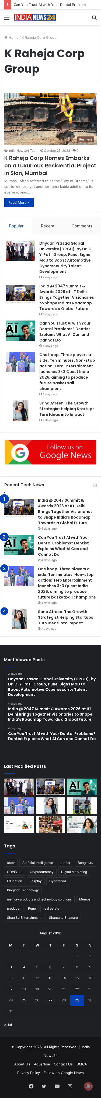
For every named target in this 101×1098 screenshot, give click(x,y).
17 (10, 989)
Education (14, 881)
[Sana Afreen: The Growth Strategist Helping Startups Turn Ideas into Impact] (20, 410)
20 (50, 989)
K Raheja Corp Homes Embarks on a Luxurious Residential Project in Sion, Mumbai (50, 165)
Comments (82, 225)
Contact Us (63, 1064)
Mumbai (85, 899)
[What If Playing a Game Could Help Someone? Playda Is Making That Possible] (19, 824)
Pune (32, 908)
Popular (16, 225)
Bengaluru (85, 863)
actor (11, 863)
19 (37, 989)
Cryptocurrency (42, 872)
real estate (51, 908)
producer (13, 908)
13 (50, 978)
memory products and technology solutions (39, 899)
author (65, 863)
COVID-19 (14, 872)
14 (64, 978)
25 (24, 1000)
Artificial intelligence (37, 863)
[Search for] (94, 19)
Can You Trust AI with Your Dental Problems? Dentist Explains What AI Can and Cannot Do (64, 332)
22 (77, 989)
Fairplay (36, 881)
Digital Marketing (74, 872)
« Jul (8, 1025)
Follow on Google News (64, 1073)
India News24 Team (23, 151)
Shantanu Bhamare (63, 918)
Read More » (19, 202)
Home (13, 37)
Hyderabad (57, 881)
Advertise (42, 1064)
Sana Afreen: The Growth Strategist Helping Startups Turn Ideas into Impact (67, 408)
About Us (22, 1064)
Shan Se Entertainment (24, 918)
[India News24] (35, 17)
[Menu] (6, 19)
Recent (47, 225)
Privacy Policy (28, 1073)
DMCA (81, 1064)
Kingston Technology (23, 890)
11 (24, 978)
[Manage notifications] (88, 1086)
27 (50, 1000)
